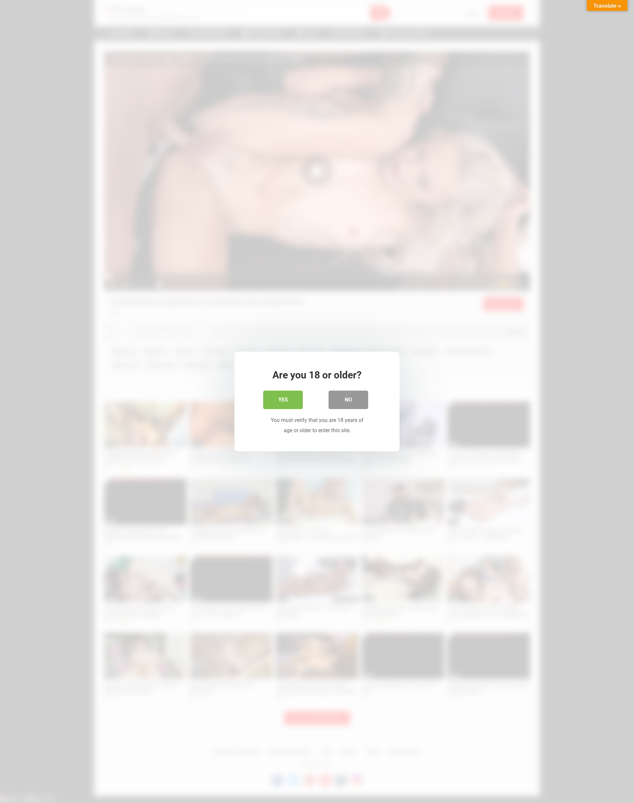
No (348, 400)
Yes (283, 400)
